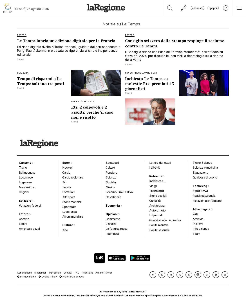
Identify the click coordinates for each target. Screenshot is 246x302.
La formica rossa (117, 228)
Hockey (67, 167)
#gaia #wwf (200, 191)
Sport (66, 162)
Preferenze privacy (73, 276)
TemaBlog (200, 186)
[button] (152, 274)
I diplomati (155, 215)
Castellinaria (113, 197)
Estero (24, 214)
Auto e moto (157, 210)
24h (195, 214)
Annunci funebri (104, 272)
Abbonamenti (24, 272)
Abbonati (197, 8)
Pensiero (111, 172)
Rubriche (156, 176)
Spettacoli (112, 162)
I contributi (112, 233)
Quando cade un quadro (165, 220)
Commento (113, 219)
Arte (65, 230)
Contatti (68, 272)
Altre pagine (202, 209)
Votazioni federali (30, 205)
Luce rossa (69, 211)
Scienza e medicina (205, 167)
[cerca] (170, 8)
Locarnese (26, 177)
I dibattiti (154, 167)
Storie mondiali (71, 202)
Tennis (66, 187)
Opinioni (112, 214)
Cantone (25, 162)
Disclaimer (40, 272)
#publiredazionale (204, 195)
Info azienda (201, 228)
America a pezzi (29, 228)
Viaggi (153, 186)
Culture (68, 225)
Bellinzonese (27, 172)
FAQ (77, 272)
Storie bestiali (158, 195)
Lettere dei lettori (160, 162)
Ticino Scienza (202, 162)
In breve (198, 224)
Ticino (23, 167)
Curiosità (155, 200)
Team (196, 233)
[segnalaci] (184, 8)
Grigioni (24, 192)
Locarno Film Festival (119, 192)
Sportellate (69, 207)
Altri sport (68, 197)
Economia (113, 205)
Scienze (111, 177)
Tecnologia (156, 191)
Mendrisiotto (27, 187)
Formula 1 (68, 192)
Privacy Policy (27, 276)
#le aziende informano (207, 200)
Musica (110, 187)
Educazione (200, 172)
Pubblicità (87, 272)
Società (111, 182)
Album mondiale (72, 216)
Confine (24, 219)
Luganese (25, 182)
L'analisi (111, 224)
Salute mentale (159, 225)
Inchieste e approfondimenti (160, 181)
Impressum (55, 272)
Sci (64, 182)
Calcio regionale (72, 177)
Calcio (66, 172)
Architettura (157, 205)
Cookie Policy (49, 276)
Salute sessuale (159, 230)
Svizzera (25, 200)
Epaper (213, 8)
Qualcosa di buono (205, 177)
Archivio (198, 219)
